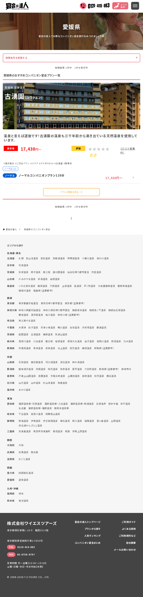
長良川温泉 (37, 414)
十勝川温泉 (88, 258)
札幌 (21, 258)
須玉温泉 (65, 362)
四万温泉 (75, 348)
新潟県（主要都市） (109, 369)
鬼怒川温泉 (25, 341)
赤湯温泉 (43, 279)
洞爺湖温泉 (59, 258)
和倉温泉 (63, 383)
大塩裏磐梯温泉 (106, 286)
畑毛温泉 (65, 421)
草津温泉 (38, 348)
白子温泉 (33, 327)
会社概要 (131, 542)
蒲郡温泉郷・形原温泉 (30, 403)
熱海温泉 (23, 421)
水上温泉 (63, 348)
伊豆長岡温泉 (50, 421)
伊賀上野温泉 (79, 431)
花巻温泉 (23, 265)
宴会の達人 (17, 6)
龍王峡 (49, 341)
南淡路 (34, 452)
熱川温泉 (77, 421)
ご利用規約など (127, 535)
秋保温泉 (23, 272)
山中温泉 (36, 383)
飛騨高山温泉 (52, 414)
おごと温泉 (24, 459)
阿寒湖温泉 (73, 258)
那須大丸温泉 (74, 341)
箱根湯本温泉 (79, 310)
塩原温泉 (60, 341)
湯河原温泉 (37, 314)
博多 (21, 493)
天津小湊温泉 (48, 327)
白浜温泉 (75, 327)
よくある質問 (129, 528)
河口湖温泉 (51, 362)
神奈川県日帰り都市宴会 (56, 310)
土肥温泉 (116, 421)
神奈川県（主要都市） (69, 314)
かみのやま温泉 (27, 279)
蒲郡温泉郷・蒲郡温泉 (40, 408)
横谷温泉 (111, 376)
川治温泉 (38, 341)
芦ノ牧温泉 (90, 286)
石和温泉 (23, 362)
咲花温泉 (53, 369)
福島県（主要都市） (43, 290)
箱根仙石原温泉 (117, 310)
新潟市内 (126, 369)
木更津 (22, 327)
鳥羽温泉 (58, 431)
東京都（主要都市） (75, 303)
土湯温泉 (67, 286)
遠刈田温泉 (59, 272)
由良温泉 (55, 279)
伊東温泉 (36, 421)
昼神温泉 (87, 376)
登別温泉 (45, 258)
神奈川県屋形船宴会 (30, 310)
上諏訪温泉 (74, 376)
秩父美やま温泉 (27, 320)
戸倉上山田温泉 (27, 376)
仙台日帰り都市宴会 (78, 272)
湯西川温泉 (103, 341)
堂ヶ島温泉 (103, 421)
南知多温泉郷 (61, 408)
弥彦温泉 (65, 369)
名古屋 (22, 408)
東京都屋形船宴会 (28, 303)
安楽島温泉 (25, 431)
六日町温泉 (91, 369)
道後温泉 (23, 479)
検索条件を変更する (16, 57)
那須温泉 (116, 341)
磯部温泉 (87, 348)
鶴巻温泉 (23, 314)
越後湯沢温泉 (26, 369)
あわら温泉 (25, 389)
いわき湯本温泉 (27, 286)
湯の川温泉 (103, 258)
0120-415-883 (26, 547)
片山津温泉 (49, 383)
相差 (67, 431)
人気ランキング (92, 535)
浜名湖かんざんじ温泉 (30, 425)
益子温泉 (89, 341)
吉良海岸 (101, 403)
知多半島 (113, 403)
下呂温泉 (23, 414)
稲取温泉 (89, 421)
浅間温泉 (43, 376)
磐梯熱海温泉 (124, 286)
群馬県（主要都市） (104, 348)
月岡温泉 (41, 369)
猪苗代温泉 (25, 290)
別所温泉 (99, 376)
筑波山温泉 (61, 334)
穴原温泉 (55, 286)
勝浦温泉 (102, 327)
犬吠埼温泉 (88, 327)
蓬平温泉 (77, 369)
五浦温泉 (36, 334)
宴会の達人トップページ (88, 522)
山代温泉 (23, 383)
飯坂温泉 (42, 286)
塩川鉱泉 (50, 314)
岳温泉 (78, 286)
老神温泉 (50, 348)
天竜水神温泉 (57, 376)
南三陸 (46, 272)
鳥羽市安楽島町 (42, 431)
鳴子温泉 (36, 272)
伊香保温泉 (25, 348)
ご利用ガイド (129, 522)
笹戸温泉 (125, 403)
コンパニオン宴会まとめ (88, 542)
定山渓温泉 (32, 258)
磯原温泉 (48, 334)
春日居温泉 (37, 362)
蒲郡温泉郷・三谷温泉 (56, 403)
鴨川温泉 (63, 327)
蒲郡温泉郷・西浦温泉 (82, 403)
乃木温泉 (128, 341)
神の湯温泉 (78, 362)
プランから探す (93, 528)
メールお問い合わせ (125, 549)
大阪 (21, 445)
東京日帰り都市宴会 (52, 303)
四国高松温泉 (26, 473)
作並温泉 (96, 272)
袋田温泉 (23, 334)
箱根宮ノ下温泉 (97, 310)
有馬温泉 (23, 452)
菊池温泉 (23, 500)
